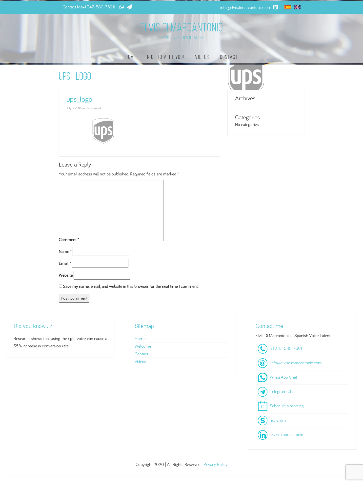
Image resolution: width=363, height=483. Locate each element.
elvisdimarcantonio (287, 434)
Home (130, 57)
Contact (229, 57)
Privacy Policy (215, 464)
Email (65, 263)
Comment (69, 239)
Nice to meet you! (165, 57)
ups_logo (79, 99)
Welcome (143, 346)
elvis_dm (278, 420)
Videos (202, 57)
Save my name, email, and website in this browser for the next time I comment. (131, 286)
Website (66, 275)
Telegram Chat (283, 391)
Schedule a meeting (287, 405)
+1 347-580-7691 (98, 7)
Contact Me (72, 7)
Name (65, 251)
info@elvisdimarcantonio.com (296, 362)
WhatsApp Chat (283, 377)
